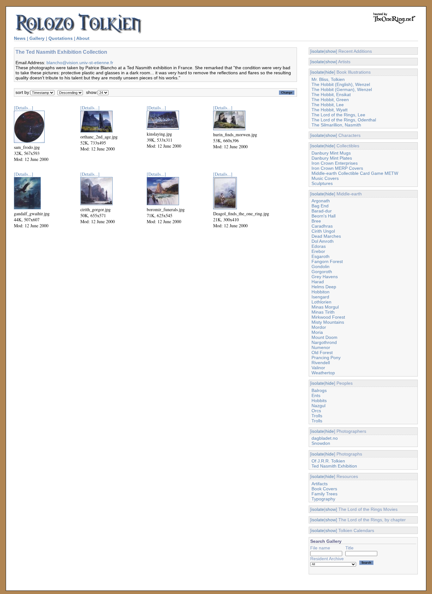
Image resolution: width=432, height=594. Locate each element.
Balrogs (319, 390)
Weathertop (323, 372)
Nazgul (318, 405)
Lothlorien (321, 301)
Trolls (317, 415)
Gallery (37, 38)
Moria (317, 332)
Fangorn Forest (327, 261)
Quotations (60, 38)
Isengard (320, 296)
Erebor (318, 251)
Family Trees (324, 493)
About (82, 38)
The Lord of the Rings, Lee (338, 114)
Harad (318, 281)
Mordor (319, 327)
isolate (317, 51)
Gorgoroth (322, 271)
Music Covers (325, 178)
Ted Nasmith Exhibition (334, 465)
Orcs (316, 410)
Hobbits (319, 400)
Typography (323, 498)
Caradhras (322, 226)
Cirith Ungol (323, 231)
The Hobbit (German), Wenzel (342, 89)
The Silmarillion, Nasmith (336, 124)
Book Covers (324, 488)
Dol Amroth (323, 241)
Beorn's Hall (324, 215)
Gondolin (321, 266)
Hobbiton (321, 291)
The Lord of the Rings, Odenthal (344, 119)
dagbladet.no (325, 438)
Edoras (319, 246)
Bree (316, 221)
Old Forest (322, 352)
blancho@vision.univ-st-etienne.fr (79, 62)
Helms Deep (324, 286)
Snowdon (321, 443)
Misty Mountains (328, 322)
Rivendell (321, 362)
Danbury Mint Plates (332, 158)
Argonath (321, 200)
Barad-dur (322, 210)
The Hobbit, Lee (328, 104)
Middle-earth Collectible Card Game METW (355, 173)
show (330, 51)
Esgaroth (321, 256)
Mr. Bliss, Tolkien (328, 79)
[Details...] (23, 108)
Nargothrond (324, 342)
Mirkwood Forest (328, 317)
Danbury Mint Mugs (331, 153)
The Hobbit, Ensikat (331, 94)
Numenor (321, 347)
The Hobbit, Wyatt (330, 109)
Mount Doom (324, 337)
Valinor (318, 367)
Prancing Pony (326, 357)
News (20, 38)
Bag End (320, 205)
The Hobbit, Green (330, 99)
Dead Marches (326, 236)
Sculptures (322, 183)
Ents (316, 395)
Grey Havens (325, 276)
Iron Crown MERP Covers (337, 168)
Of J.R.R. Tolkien (328, 460)
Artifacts (320, 483)
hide (329, 72)
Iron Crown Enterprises (335, 163)
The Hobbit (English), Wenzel (341, 84)
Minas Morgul (325, 306)
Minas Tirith (323, 312)
